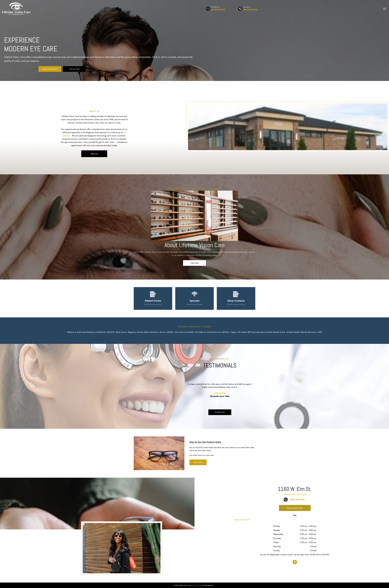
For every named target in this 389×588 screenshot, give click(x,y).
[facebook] (295, 562)
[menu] (384, 8)
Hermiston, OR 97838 (294, 494)
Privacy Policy (197, 585)
